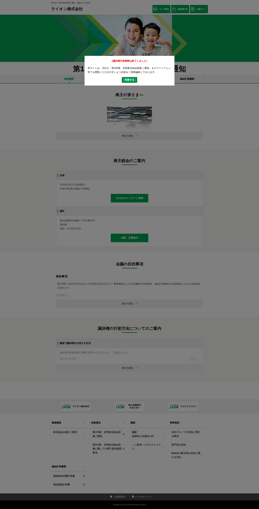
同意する (129, 79)
